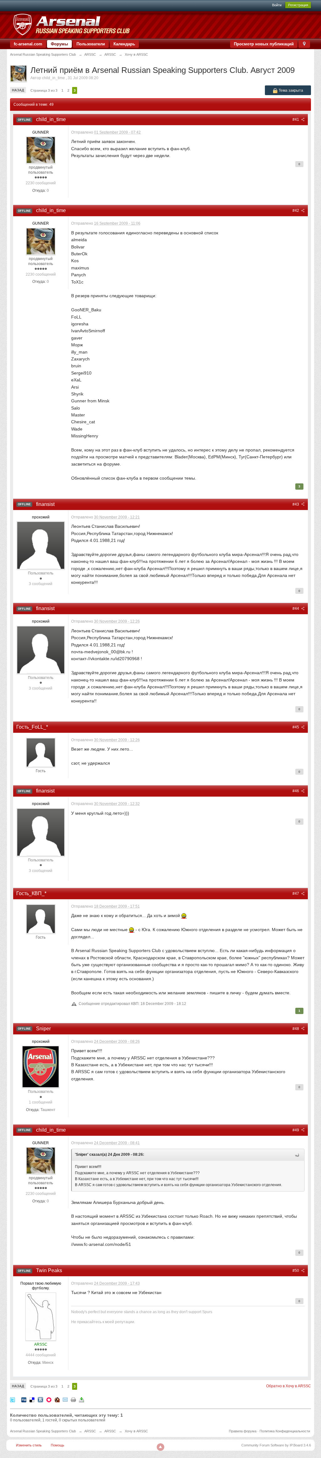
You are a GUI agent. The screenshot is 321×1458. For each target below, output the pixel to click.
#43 (296, 504)
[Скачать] (81, 1399)
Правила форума (242, 1431)
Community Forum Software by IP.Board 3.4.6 (276, 1445)
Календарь (124, 44)
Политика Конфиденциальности (285, 1431)
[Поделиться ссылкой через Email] (65, 1399)
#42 (296, 210)
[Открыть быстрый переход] (304, 44)
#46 (296, 791)
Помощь (57, 1445)
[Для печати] (73, 1399)
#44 (296, 608)
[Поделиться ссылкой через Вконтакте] (40, 1399)
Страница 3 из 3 (43, 90)
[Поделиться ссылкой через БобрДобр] (57, 1399)
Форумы (59, 44)
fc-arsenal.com (28, 44)
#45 (296, 727)
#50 (296, 1270)
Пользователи (90, 44)
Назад (18, 90)
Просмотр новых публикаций (264, 44)
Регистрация (298, 5)
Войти (277, 5)
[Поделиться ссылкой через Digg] (23, 1399)
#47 (296, 893)
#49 (296, 1130)
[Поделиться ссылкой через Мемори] (48, 1399)
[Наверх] (160, 1447)
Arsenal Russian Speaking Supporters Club (43, 1431)
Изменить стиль (29, 1445)
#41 (296, 119)
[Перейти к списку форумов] (71, 24)
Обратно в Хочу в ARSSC (288, 1386)
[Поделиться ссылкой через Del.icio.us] (31, 1399)
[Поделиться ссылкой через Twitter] (12, 1399)
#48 (296, 1029)
